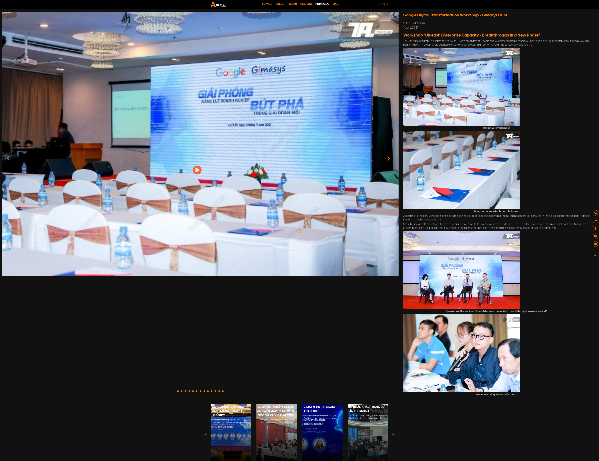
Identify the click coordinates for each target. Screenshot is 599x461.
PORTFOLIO (322, 4)
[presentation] (8, 158)
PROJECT (280, 4)
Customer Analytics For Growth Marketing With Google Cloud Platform (276, 411)
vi (383, 4)
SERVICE (267, 4)
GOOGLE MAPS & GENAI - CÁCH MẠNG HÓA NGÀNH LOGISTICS (229, 411)
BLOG (336, 4)
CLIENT (293, 4)
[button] (178, 391)
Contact (306, 4)
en (387, 4)
